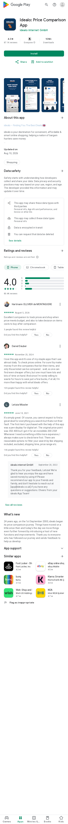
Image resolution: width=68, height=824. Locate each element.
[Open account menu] (62, 5)
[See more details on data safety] (15, 241)
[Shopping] (12, 162)
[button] (34, 42)
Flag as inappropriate (19, 602)
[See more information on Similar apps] (62, 556)
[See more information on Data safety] (62, 171)
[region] (34, 40)
